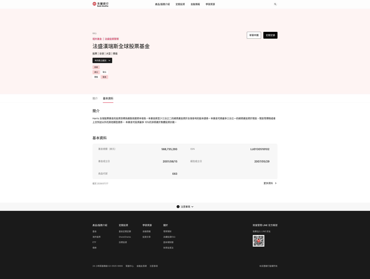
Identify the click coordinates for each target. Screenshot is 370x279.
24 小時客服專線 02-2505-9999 (107, 266)
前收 (96, 67)
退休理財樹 (168, 242)
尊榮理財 (167, 231)
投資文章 (147, 237)
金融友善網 (142, 266)
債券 (94, 247)
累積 (96, 77)
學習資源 (210, 4)
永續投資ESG (169, 237)
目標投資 (123, 242)
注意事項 (154, 266)
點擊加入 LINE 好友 (262, 231)
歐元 (104, 72)
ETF (94, 242)
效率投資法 (168, 247)
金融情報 (195, 4)
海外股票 (96, 237)
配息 (104, 77)
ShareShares (125, 237)
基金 (94, 231)
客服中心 (130, 266)
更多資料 (268, 183)
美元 (96, 72)
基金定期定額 (125, 231)
